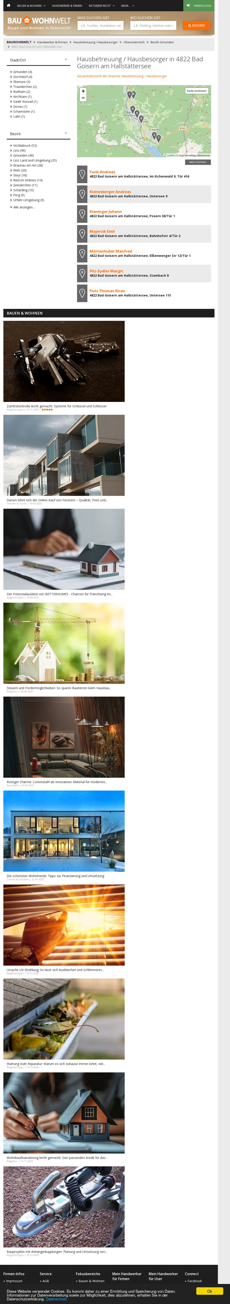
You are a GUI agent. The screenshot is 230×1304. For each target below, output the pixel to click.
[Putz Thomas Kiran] (158, 139)
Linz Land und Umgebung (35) (35, 160)
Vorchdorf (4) (22, 77)
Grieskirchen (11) (25, 185)
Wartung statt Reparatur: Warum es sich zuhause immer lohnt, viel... (56, 1064)
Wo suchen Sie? (145, 17)
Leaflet (170, 155)
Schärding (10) (23, 190)
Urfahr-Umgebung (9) (28, 200)
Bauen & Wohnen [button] (29, 5)
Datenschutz (56, 1299)
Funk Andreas (102, 171)
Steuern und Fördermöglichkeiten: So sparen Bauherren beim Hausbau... (59, 688)
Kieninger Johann (106, 211)
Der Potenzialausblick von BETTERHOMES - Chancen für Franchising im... (60, 594)
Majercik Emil (102, 231)
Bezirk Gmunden (162, 42)
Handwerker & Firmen (67, 5)
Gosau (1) (20, 106)
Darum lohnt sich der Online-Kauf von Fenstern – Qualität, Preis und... (57, 500)
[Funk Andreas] (130, 95)
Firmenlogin (202, 5)
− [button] (83, 98)
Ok (209, 1291)
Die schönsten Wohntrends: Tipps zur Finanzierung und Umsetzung (55, 876)
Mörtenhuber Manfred (111, 251)
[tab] (38, 60)
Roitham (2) (21, 91)
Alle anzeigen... (24, 207)
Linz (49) (19, 150)
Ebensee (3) (21, 82)
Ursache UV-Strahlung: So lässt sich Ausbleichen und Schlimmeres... (55, 970)
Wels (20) (20, 170)
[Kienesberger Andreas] (154, 136)
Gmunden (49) (23, 155)
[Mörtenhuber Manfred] (137, 114)
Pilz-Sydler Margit (106, 271)
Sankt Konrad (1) (25, 101)
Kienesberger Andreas (110, 191)
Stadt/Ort (18, 60)
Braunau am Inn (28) (28, 165)
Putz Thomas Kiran (107, 290)
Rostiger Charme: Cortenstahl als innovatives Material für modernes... (57, 782)
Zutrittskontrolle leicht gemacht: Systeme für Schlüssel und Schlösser (57, 406)
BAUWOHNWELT (19, 42)
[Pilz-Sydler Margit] (141, 119)
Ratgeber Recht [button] (100, 5)
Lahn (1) (19, 116)
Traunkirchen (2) (25, 86)
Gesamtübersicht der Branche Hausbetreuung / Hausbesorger (122, 76)
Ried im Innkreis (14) (28, 180)
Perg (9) (19, 195)
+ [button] (83, 91)
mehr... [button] (125, 5)
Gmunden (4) (22, 72)
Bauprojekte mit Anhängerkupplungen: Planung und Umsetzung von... (57, 1251)
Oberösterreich (134, 42)
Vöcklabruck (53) (25, 145)
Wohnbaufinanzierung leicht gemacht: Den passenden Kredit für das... (57, 1158)
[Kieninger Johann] (133, 95)
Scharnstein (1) (24, 111)
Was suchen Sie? (93, 17)
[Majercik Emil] (133, 109)
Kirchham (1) (22, 96)
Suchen (198, 25)
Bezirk (15, 133)
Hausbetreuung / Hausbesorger (95, 42)
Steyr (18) (20, 175)
